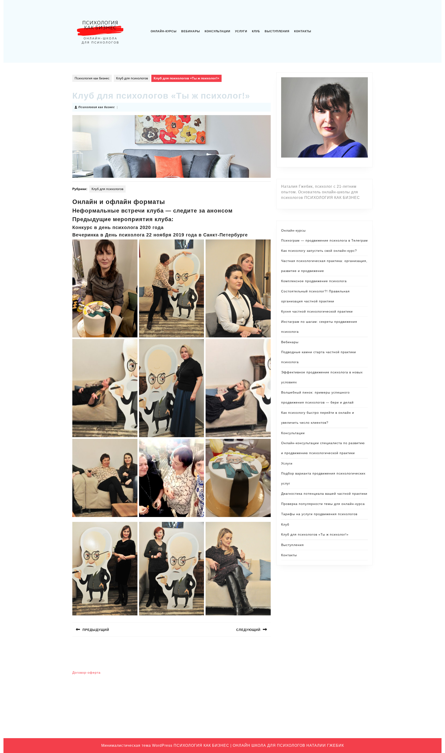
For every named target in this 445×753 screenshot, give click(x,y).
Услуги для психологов (319, 725)
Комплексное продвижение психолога (314, 281)
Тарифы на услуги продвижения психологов (319, 514)
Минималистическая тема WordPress (136, 745)
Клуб (256, 31)
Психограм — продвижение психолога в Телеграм (324, 240)
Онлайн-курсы (164, 31)
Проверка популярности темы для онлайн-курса (323, 504)
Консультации (217, 31)
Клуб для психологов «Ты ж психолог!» (315, 534)
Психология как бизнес (92, 78)
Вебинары (190, 31)
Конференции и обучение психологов (330, 710)
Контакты (302, 31)
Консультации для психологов (324, 703)
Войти (229, 674)
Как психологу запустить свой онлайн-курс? (319, 250)
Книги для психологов (318, 696)
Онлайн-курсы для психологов (325, 718)
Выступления (277, 31)
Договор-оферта (86, 672)
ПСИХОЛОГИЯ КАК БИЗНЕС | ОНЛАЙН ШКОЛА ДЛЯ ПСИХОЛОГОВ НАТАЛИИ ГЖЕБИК (259, 745)
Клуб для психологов (132, 78)
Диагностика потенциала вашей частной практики (324, 493)
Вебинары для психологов (322, 674)
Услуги (241, 31)
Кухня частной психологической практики (317, 311)
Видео (306, 682)
